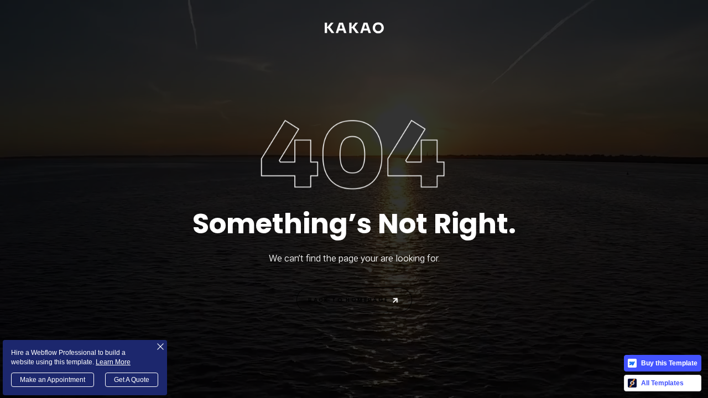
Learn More (113, 362)
